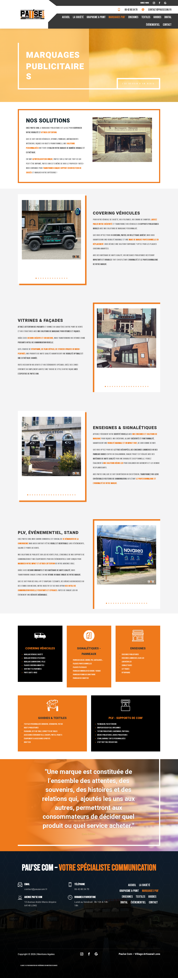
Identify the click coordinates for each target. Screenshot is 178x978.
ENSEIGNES (133, 17)
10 (57, 278)
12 (62, 278)
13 (64, 278)
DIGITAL (167, 17)
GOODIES (157, 17)
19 (147, 386)
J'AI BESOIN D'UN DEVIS (138, 83)
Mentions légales (46, 954)
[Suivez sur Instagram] (154, 3)
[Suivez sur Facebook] (159, 3)
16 (140, 386)
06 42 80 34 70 (131, 9)
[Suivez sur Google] (165, 3)
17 (143, 386)
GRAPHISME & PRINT (96, 17)
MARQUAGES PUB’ (117, 17)
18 (145, 386)
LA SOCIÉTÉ (78, 17)
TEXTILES (145, 17)
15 (138, 386)
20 (72, 494)
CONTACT (167, 25)
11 (59, 278)
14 (66, 278)
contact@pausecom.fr (159, 9)
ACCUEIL (66, 17)
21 (75, 494)
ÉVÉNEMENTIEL (153, 25)
